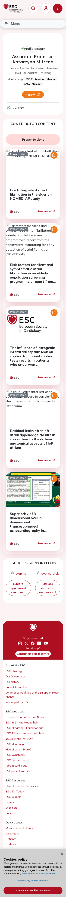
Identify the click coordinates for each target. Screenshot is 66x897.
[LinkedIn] (39, 643)
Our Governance (16, 676)
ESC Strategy (14, 671)
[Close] (62, 854)
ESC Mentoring (15, 744)
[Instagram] (20, 643)
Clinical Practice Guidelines (22, 786)
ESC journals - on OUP (19, 738)
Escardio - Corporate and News (25, 717)
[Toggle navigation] (57, 8)
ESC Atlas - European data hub (25, 733)
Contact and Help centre (33, 653)
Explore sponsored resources (18, 588)
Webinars (11, 807)
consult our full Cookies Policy (38, 873)
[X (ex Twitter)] (26, 643)
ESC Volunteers (15, 755)
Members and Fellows (19, 828)
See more (44, 211)
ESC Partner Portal (17, 760)
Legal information (16, 687)
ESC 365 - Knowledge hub (22, 722)
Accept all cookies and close (34, 890)
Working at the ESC (18, 702)
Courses (10, 813)
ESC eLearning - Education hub (24, 728)
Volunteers (12, 833)
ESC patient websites (19, 771)
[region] (33, 873)
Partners (11, 844)
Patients (11, 839)
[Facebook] (32, 643)
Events (10, 802)
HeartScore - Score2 (18, 749)
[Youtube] (46, 643)
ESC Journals (13, 797)
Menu (15, 23)
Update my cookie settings (33, 880)
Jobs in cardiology (16, 765)
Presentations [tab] (33, 139)
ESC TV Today (15, 791)
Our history (12, 682)
